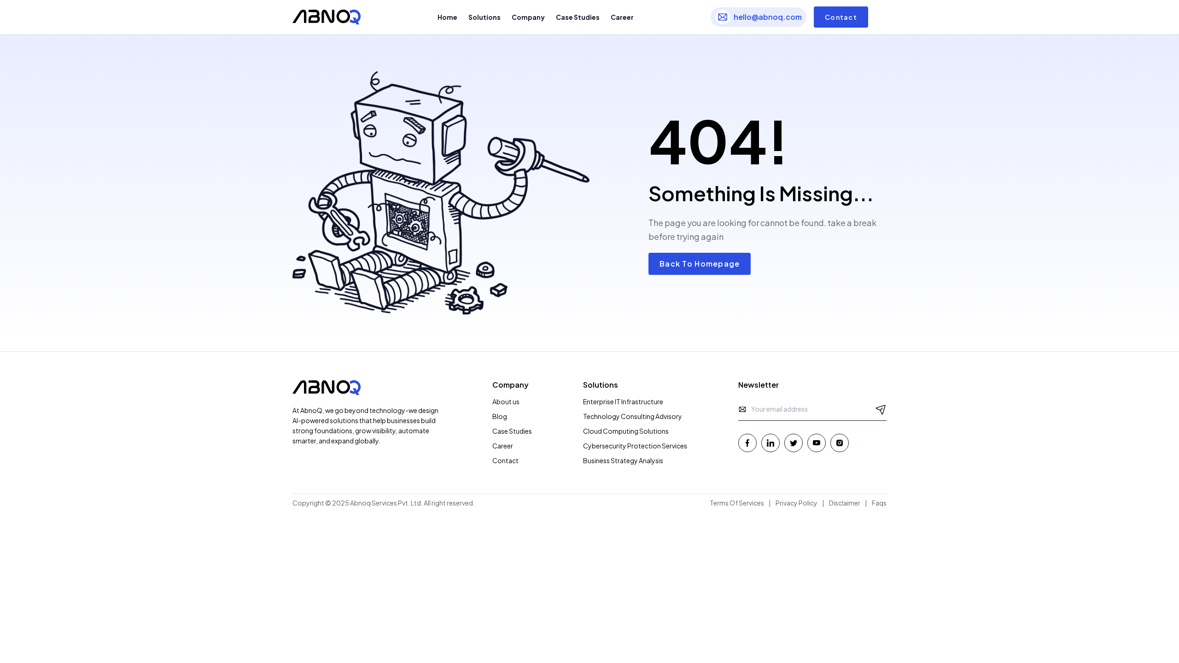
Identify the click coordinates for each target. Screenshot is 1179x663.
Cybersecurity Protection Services (635, 446)
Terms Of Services (737, 503)
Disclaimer (844, 503)
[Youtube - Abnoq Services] (816, 443)
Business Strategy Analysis (623, 460)
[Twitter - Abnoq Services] (793, 443)
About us (505, 401)
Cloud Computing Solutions (626, 431)
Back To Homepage (700, 263)
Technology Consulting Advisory (632, 416)
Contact (841, 17)
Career (502, 446)
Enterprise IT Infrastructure (623, 401)
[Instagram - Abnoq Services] (839, 443)
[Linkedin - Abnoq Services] (770, 443)
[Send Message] (881, 409)
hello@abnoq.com (768, 17)
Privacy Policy (796, 503)
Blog (499, 416)
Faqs (879, 503)
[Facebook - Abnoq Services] (747, 443)
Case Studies (512, 431)
